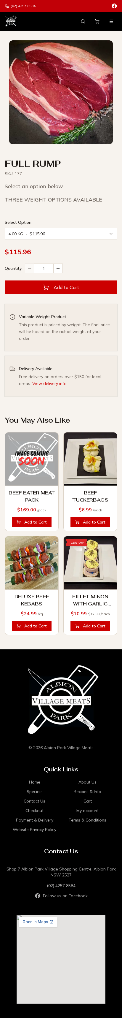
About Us (87, 782)
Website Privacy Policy (34, 829)
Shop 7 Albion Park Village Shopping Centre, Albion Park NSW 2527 (61, 872)
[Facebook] (114, 6)
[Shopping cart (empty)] (97, 21)
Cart (88, 801)
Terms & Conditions (87, 820)
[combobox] (61, 234)
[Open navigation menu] (111, 21)
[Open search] (83, 21)
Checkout (34, 810)
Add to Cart (66, 287)
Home (34, 782)
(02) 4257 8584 (61, 885)
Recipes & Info (87, 791)
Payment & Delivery (34, 820)
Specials (35, 791)
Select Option (18, 222)
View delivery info (49, 383)
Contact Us (34, 801)
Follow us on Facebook (65, 895)
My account (87, 810)
